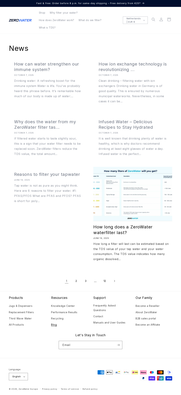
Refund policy (90, 389)
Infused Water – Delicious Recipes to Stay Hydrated (126, 124)
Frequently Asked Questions (104, 307)
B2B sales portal (146, 318)
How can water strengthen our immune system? (46, 66)
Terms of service (70, 389)
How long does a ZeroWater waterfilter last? (123, 229)
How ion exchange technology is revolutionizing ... (133, 66)
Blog (54, 324)
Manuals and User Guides (109, 322)
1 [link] (66, 281)
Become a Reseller (147, 305)
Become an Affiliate (148, 324)
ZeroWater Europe (28, 389)
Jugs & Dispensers (20, 305)
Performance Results (64, 312)
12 (105, 280)
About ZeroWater (146, 312)
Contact (98, 316)
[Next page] (114, 281)
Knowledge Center (63, 305)
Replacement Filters (21, 312)
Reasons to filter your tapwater (47, 174)
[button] (153, 19)
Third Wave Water (20, 318)
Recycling (57, 318)
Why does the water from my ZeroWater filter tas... (45, 124)
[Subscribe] (118, 345)
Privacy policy (49, 389)
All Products (16, 324)
